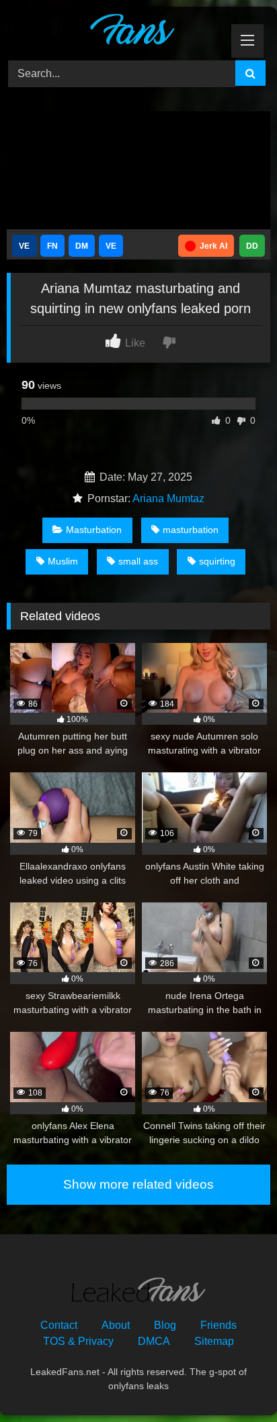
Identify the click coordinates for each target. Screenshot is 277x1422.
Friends (218, 1325)
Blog (165, 1325)
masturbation (191, 529)
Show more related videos (138, 1184)
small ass (138, 561)
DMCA (154, 1341)
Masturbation (94, 529)
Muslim (63, 561)
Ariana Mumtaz (168, 498)
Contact (58, 1325)
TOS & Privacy (78, 1341)
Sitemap (214, 1341)
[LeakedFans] (114, 31)
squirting (217, 561)
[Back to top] (235, 1382)
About (116, 1325)
